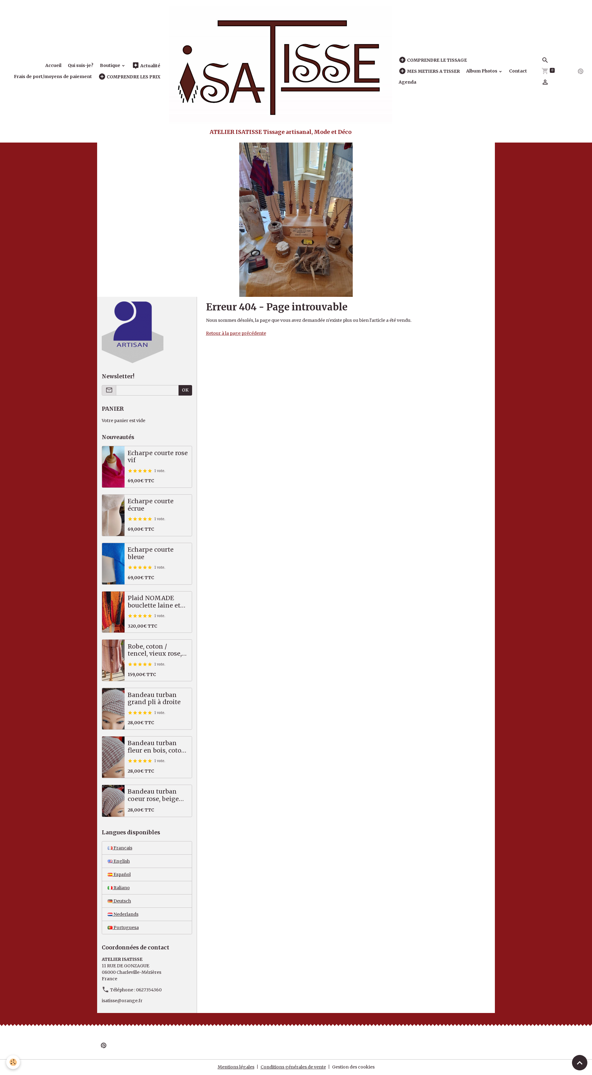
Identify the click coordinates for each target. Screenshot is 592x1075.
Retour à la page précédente (236, 333)
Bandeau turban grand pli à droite (154, 698)
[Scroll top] (579, 1062)
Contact (518, 71)
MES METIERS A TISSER (433, 71)
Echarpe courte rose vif (158, 457)
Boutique (110, 65)
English (121, 861)
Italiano (121, 887)
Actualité (149, 65)
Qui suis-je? (80, 65)
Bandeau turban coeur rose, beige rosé (153, 795)
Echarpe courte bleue (151, 553)
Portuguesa (126, 927)
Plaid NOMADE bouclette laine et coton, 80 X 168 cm (155, 602)
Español (122, 874)
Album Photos (482, 71)
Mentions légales (236, 1067)
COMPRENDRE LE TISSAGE (436, 60)
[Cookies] (13, 1062)
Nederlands (125, 914)
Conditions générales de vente (293, 1067)
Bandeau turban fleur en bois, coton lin (157, 747)
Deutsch (122, 901)
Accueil (53, 65)
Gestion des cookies (353, 1067)
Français (122, 848)
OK (185, 390)
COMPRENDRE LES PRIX (133, 77)
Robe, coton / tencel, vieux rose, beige (155, 650)
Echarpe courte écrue (151, 505)
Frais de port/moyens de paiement (53, 76)
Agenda (407, 82)
